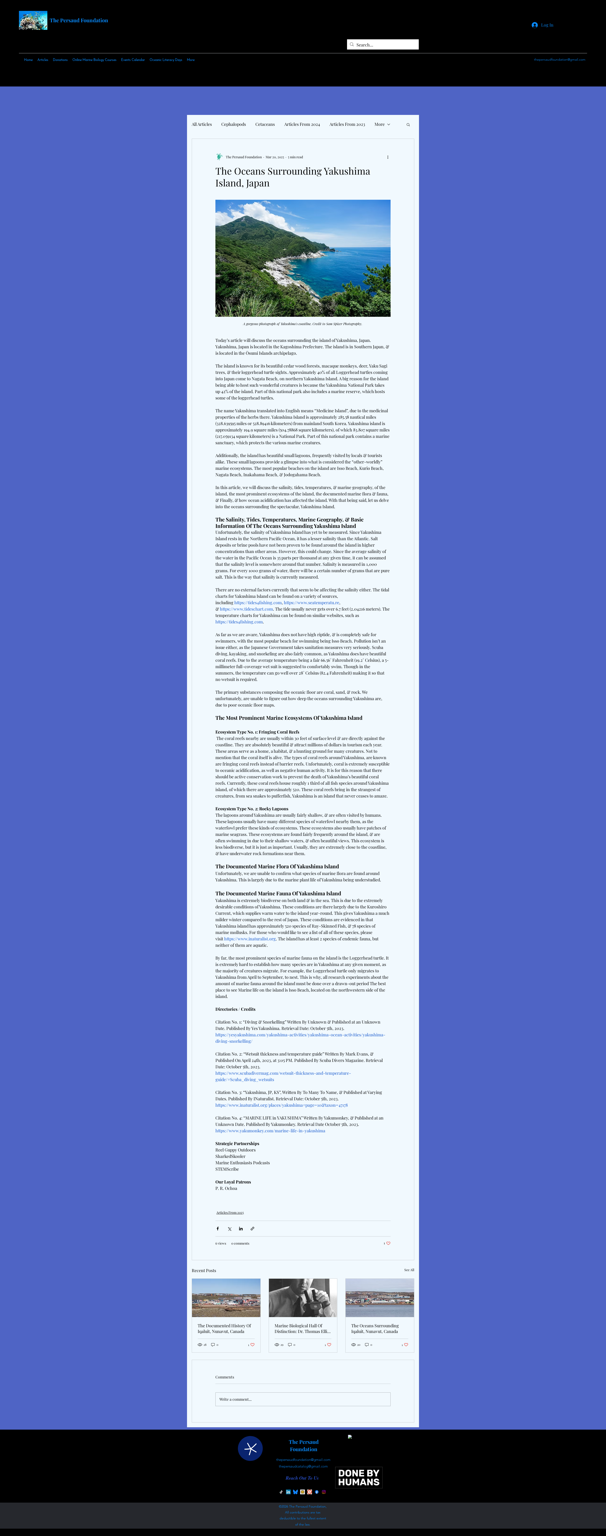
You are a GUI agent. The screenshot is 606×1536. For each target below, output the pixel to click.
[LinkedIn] (288, 1492)
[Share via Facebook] (217, 1228)
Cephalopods (233, 124)
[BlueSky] (295, 1492)
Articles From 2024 (302, 124)
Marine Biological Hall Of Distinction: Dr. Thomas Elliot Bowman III (303, 1328)
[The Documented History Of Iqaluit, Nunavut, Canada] (226, 1298)
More (379, 124)
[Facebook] (316, 1492)
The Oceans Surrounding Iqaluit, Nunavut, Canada (375, 1328)
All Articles (202, 124)
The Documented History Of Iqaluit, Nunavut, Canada (224, 1328)
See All (409, 1270)
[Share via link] (252, 1228)
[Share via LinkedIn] (241, 1228)
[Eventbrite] (309, 1492)
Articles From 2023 (347, 124)
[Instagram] (323, 1492)
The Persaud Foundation (79, 20)
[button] (408, 124)
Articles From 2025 (230, 1212)
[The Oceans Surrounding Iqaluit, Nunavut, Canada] (380, 1298)
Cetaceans (265, 124)
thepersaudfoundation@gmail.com (559, 59)
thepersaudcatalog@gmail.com (303, 1466)
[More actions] (388, 157)
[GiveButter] (302, 1492)
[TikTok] (281, 1492)
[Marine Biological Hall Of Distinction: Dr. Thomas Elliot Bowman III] (303, 1298)
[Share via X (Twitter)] (229, 1228)
